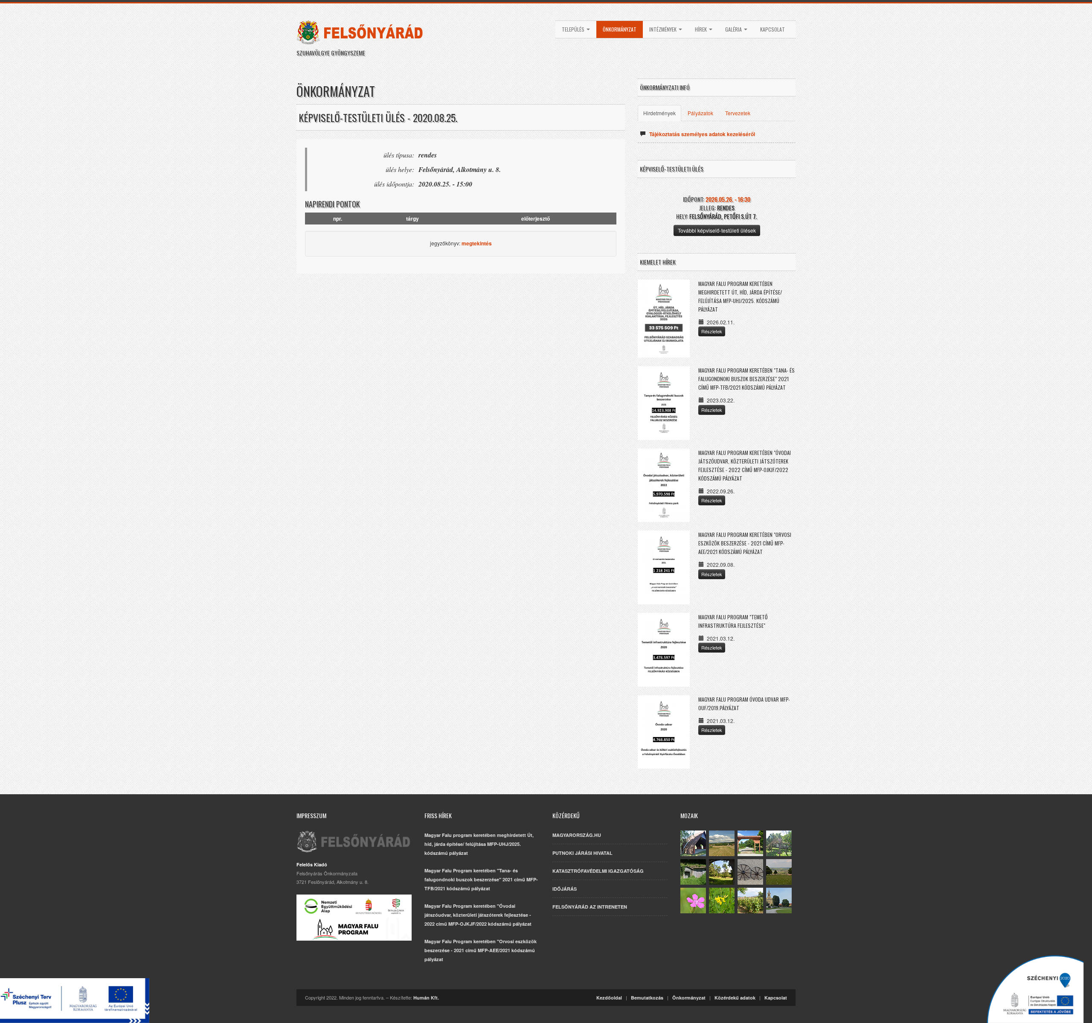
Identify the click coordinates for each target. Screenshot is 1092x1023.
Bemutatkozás (647, 997)
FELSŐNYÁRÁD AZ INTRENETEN (589, 907)
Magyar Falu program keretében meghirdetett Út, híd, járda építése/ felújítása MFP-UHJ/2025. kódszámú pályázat (479, 844)
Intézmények (663, 29)
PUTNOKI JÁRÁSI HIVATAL (582, 853)
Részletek (711, 331)
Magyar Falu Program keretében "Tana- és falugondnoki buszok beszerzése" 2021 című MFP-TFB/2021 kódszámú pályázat (746, 379)
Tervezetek (737, 113)
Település (574, 29)
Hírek (701, 29)
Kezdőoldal (609, 997)
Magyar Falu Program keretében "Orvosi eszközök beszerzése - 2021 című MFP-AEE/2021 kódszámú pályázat (744, 543)
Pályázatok (700, 113)
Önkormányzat (619, 29)
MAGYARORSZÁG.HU (576, 835)
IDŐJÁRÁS (564, 889)
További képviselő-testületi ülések (717, 230)
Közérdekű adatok (734, 997)
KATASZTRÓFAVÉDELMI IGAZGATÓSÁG (598, 871)
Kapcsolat (772, 29)
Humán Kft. (426, 997)
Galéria (734, 29)
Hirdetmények (659, 113)
